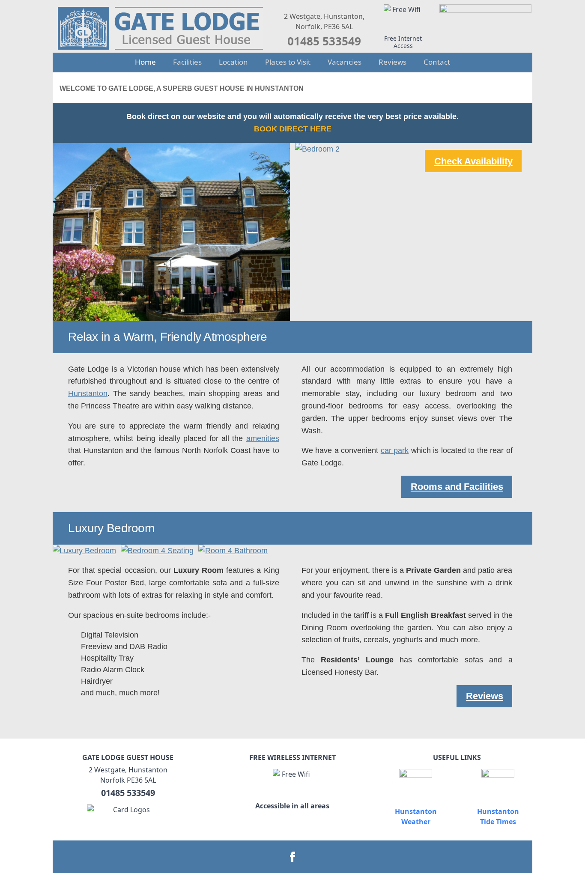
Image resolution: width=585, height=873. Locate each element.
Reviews (392, 62)
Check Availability (473, 161)
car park (395, 450)
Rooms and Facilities (457, 486)
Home (145, 62)
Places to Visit (287, 62)
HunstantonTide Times (498, 816)
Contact (437, 62)
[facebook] (292, 856)
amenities (262, 438)
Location (233, 62)
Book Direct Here (292, 129)
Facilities (187, 62)
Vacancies (344, 62)
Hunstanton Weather (416, 816)
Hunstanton (87, 393)
